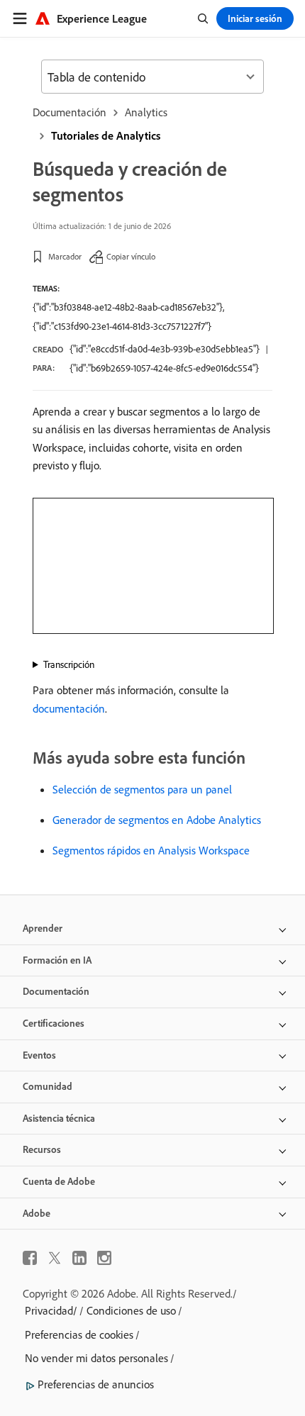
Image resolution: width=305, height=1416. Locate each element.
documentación (69, 708)
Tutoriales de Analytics (105, 135)
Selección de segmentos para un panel (142, 789)
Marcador (65, 256)
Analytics (146, 112)
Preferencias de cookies (79, 1334)
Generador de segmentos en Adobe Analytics (156, 820)
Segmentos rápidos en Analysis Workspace (151, 850)
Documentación (69, 112)
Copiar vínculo (130, 256)
